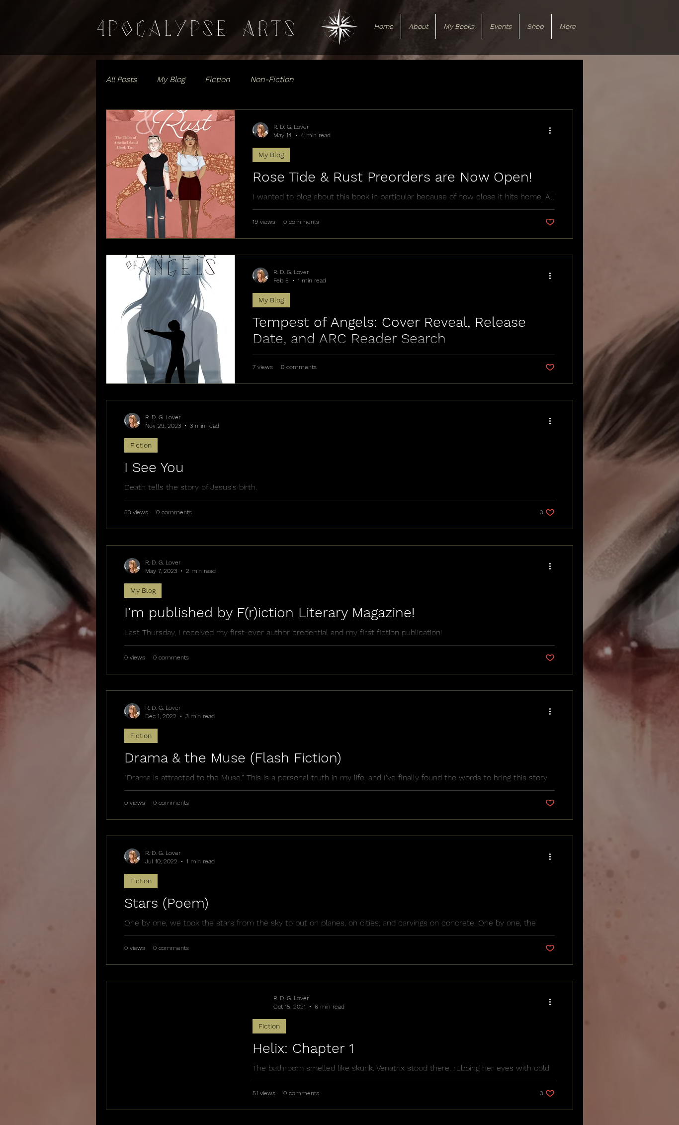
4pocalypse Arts (196, 28)
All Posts (121, 79)
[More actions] (553, 130)
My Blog (171, 79)
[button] (418, 26)
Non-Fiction (272, 79)
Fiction (217, 79)
